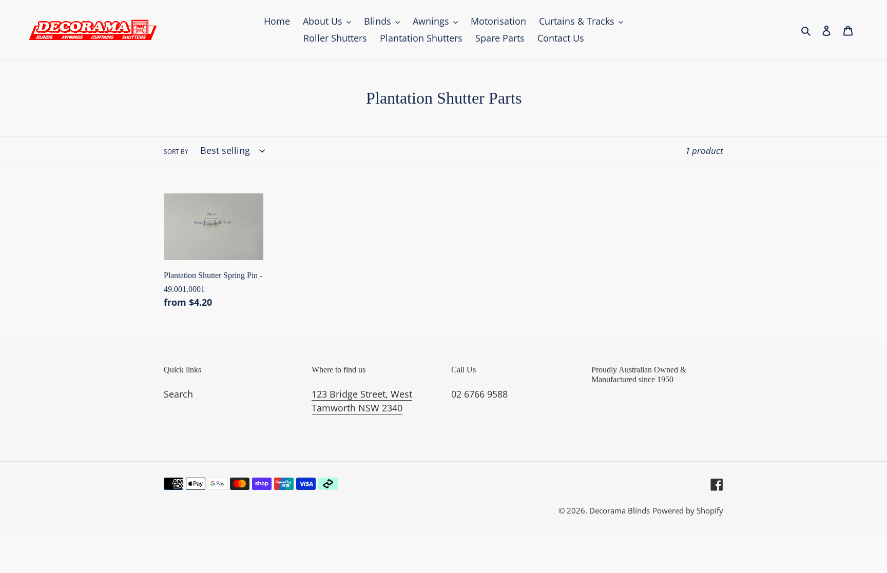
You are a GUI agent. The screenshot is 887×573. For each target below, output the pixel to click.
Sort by (176, 151)
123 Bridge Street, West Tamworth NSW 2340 (362, 401)
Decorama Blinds (619, 510)
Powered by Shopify (687, 510)
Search (178, 394)
